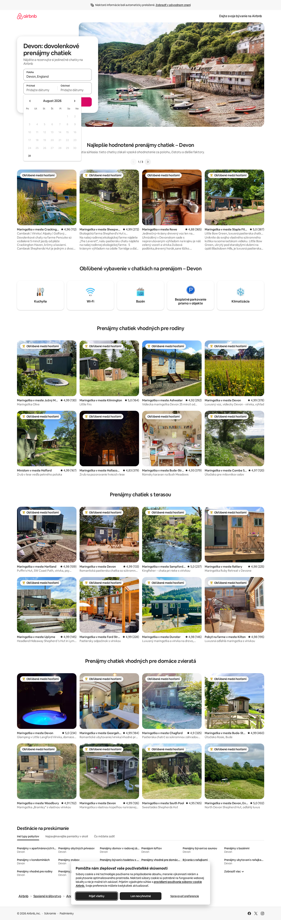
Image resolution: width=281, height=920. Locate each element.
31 (29, 156)
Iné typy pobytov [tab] (28, 836)
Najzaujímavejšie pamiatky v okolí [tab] (66, 836)
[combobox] (57, 76)
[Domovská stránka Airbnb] (27, 16)
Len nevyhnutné (140, 896)
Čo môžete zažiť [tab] (104, 836)
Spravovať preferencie (184, 896)
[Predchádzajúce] (133, 162)
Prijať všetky (96, 896)
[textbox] (40, 90)
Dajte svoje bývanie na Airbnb (240, 16)
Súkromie (50, 913)
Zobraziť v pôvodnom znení (173, 5)
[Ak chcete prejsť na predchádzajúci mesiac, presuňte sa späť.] (30, 101)
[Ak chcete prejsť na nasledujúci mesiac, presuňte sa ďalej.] (74, 101)
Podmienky (67, 913)
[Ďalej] (148, 162)
